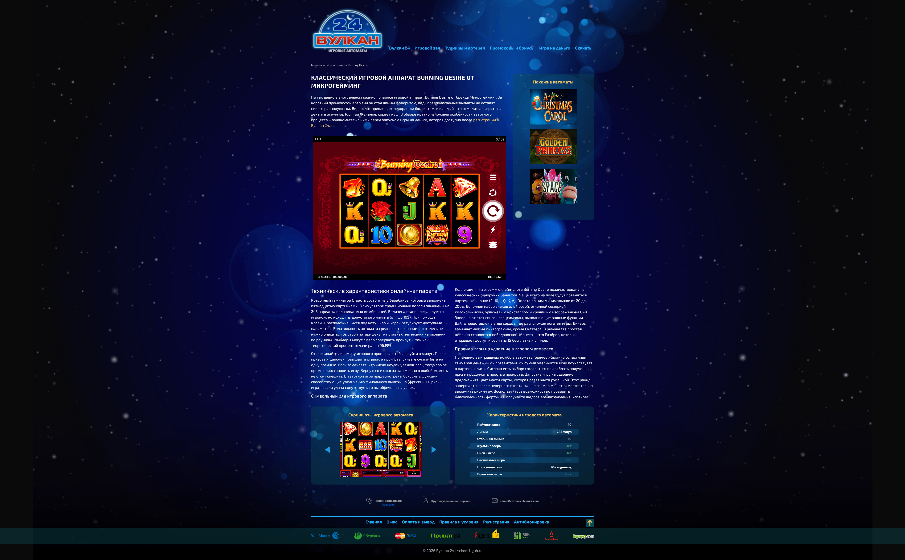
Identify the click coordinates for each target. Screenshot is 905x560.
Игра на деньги (554, 47)
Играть (554, 111)
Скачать (583, 47)
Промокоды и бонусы (512, 47)
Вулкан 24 (399, 47)
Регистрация (496, 521)
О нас (392, 521)
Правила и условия (458, 521)
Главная (374, 521)
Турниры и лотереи (465, 47)
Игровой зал (427, 47)
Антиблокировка (531, 521)
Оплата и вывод (418, 521)
